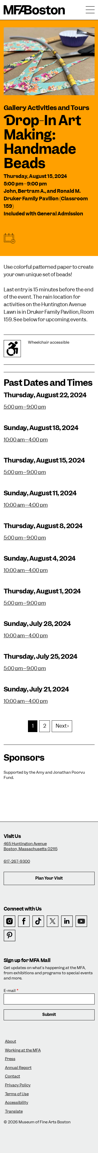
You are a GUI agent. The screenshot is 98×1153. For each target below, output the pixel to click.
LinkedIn (67, 921)
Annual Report (18, 1067)
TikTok (38, 921)
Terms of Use (17, 1094)
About (10, 1041)
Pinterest (9, 935)
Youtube (81, 921)
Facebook (24, 921)
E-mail (10, 990)
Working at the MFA (23, 1050)
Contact (12, 1076)
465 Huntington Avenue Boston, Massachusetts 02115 (30, 846)
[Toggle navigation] (90, 10)
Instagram (9, 921)
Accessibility (16, 1102)
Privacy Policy (18, 1085)
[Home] (34, 10)
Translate (14, 1111)
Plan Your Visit (49, 878)
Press (10, 1058)
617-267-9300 (17, 861)
